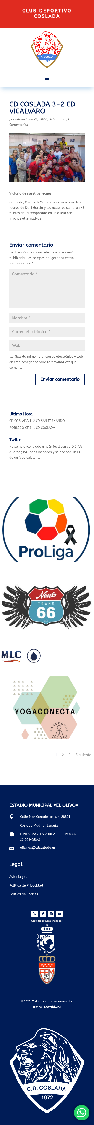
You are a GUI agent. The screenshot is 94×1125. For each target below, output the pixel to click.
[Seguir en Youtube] (59, 914)
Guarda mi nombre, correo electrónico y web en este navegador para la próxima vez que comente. (46, 362)
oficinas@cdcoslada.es (38, 848)
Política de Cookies (23, 894)
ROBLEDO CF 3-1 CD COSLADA (32, 428)
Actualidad (57, 119)
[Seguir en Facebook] (43, 914)
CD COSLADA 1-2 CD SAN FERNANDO (37, 421)
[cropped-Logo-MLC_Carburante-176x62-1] (20, 662)
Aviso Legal (18, 877)
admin (20, 119)
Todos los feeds (40, 452)
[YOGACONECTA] (46, 738)
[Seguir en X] (34, 914)
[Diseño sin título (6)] (46, 561)
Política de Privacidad (26, 886)
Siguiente (83, 755)
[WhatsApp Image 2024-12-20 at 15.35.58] (46, 637)
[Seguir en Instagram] (51, 914)
